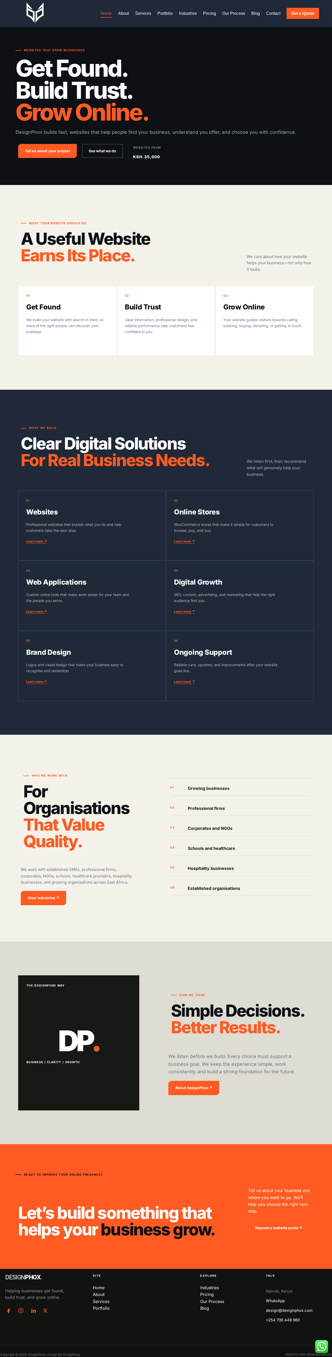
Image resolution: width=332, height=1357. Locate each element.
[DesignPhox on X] (45, 1310)
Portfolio (165, 13)
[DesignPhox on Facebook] (8, 1310)
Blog (255, 13)
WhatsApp (275, 1300)
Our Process (233, 13)
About (123, 13)
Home (106, 13)
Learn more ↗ (36, 541)
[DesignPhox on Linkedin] (33, 1310)
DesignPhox (71, 1354)
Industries (188, 13)
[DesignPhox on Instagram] (20, 1310)
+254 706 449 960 (283, 1320)
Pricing (209, 13)
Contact (273, 13)
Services (143, 13)
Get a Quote (302, 13)
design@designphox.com (289, 1310)
